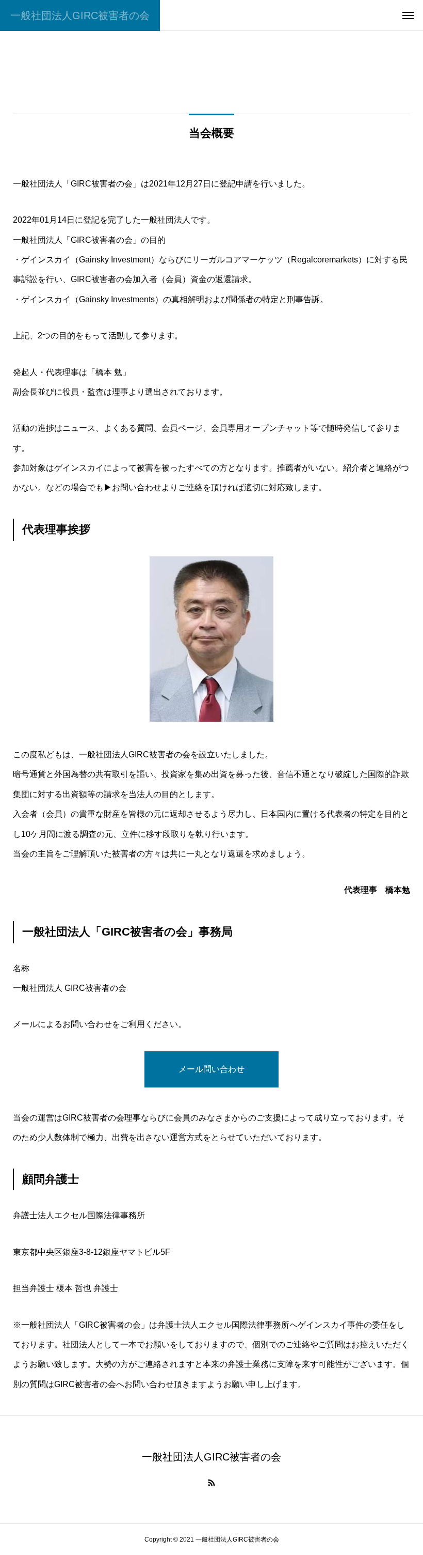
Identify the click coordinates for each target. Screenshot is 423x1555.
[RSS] (211, 1483)
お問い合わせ (136, 487)
